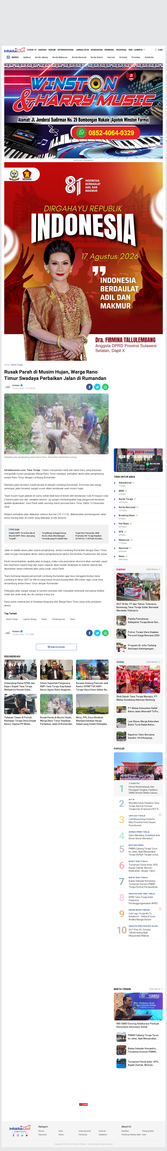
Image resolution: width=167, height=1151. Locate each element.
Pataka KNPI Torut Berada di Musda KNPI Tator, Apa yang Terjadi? (22, 536)
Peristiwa (135, 57)
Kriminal (109, 50)
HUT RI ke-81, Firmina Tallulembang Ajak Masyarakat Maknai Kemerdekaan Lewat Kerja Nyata (142, 932)
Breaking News (127, 515)
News (131, 50)
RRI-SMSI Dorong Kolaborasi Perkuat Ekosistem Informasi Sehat (137, 1025)
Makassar (124, 540)
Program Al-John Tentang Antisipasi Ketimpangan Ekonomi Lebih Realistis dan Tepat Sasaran (143, 647)
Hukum (52, 50)
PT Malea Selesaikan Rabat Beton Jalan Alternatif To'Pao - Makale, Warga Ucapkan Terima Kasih (143, 710)
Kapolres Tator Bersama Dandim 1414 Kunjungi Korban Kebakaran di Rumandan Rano (141, 736)
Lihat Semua (152, 569)
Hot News (124, 523)
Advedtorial (125, 482)
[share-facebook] (89, 387)
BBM (121, 491)
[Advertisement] (83, 23)
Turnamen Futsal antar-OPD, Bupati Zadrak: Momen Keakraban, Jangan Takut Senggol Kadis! (143, 867)
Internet (111, 57)
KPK (121, 531)
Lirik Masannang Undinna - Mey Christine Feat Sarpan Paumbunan (142, 822)
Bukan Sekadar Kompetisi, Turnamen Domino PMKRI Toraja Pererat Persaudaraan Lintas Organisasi (144, 884)
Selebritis (149, 57)
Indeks (15, 57)
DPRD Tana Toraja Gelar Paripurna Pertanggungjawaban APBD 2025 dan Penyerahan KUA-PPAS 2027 (143, 900)
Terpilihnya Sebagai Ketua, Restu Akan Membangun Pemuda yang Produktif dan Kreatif (54, 536)
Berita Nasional (79, 57)
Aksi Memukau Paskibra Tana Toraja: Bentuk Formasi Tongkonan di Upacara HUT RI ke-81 (144, 806)
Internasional (66, 50)
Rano (72, 619)
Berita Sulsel (97, 57)
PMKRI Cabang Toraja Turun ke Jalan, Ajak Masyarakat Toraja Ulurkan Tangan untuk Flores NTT (143, 851)
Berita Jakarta (41, 57)
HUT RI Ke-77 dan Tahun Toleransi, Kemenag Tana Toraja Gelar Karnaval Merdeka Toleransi (137, 607)
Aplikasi (27, 57)
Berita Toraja (12, 619)
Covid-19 (31, 50)
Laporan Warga (30, 619)
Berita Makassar (60, 57)
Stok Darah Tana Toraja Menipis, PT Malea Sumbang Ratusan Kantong (136, 698)
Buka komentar (58, 647)
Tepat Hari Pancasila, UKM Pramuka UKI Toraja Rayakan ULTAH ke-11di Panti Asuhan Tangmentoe (88, 536)
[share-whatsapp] (105, 387)
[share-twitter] (97, 387)
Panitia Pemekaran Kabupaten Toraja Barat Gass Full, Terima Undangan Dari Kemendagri (143, 621)
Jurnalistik (82, 50)
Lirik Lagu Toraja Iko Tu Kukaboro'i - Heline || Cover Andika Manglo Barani (142, 916)
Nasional (121, 50)
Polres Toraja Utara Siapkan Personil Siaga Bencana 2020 (143, 634)
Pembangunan (58, 619)
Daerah (42, 50)
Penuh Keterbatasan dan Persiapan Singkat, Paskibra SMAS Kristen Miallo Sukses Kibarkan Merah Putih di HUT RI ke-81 (143, 789)
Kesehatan (97, 50)
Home (7, 365)
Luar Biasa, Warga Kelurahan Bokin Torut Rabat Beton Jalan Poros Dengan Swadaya (144, 723)
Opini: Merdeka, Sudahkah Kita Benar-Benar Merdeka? (144, 837)
